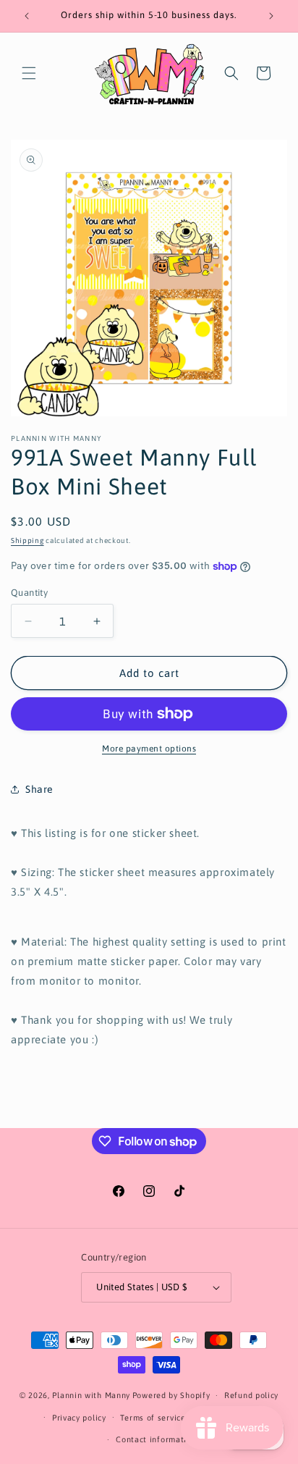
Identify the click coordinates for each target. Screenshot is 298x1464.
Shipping (27, 540)
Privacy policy (79, 1417)
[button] (29, 73)
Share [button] (39, 789)
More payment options (149, 749)
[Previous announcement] (27, 16)
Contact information (156, 1439)
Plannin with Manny (91, 1395)
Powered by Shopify (171, 1395)
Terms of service (152, 1417)
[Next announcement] (271, 16)
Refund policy (251, 1395)
